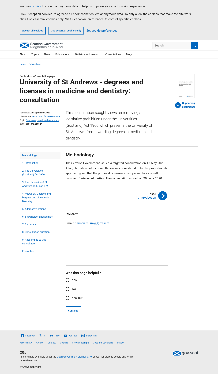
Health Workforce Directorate (46, 116)
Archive (39, 342)
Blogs (129, 54)
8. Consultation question (36, 232)
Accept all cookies (32, 30)
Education (31, 120)
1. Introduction (30, 163)
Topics (35, 54)
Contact (52, 342)
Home (23, 64)
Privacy (120, 342)
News (47, 54)
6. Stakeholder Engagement (37, 216)
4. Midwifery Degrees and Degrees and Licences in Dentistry (36, 197)
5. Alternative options (34, 209)
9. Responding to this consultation (34, 241)
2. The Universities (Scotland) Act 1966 (33, 172)
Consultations (113, 54)
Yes (74, 280)
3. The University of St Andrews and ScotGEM (35, 184)
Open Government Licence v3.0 (74, 356)
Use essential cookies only (66, 30)
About (23, 54)
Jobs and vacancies (103, 342)
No (74, 289)
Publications (62, 54)
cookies (35, 6)
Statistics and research (87, 54)
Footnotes (28, 251)
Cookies (64, 342)
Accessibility (26, 342)
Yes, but (77, 298)
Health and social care (48, 120)
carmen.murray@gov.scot (92, 223)
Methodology (29, 155)
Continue (73, 310)
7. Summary (29, 224)
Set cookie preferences (101, 30)
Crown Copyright (80, 342)
